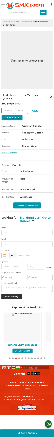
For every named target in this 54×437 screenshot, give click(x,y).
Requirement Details (9, 283)
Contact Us (29, 385)
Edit (35, 110)
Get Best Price (12, 117)
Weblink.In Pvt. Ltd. (36, 399)
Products (15, 21)
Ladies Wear (26, 21)
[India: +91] (5, 255)
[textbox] (25, 12)
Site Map (43, 385)
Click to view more (9, 153)
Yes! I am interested (27, 205)
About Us (24, 382)
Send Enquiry (28, 433)
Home (6, 21)
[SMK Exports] (25, 5)
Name (3, 227)
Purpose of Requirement (11, 273)
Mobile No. (5, 250)
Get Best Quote (18, 350)
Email (3, 239)
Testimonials (13, 385)
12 (44, 358)
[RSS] (27, 388)
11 (41, 358)
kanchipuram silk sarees (18, 344)
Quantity (4, 261)
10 (38, 358)
